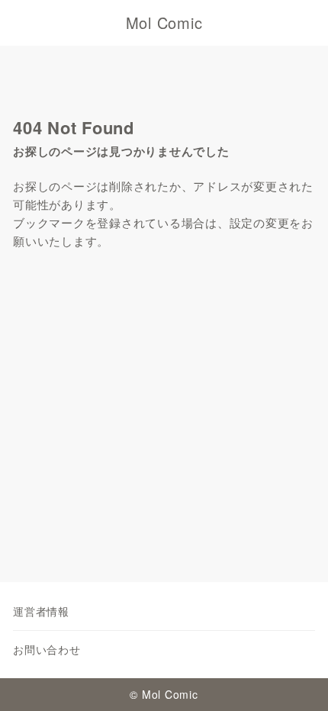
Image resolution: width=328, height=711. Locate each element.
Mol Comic (164, 23)
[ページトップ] (297, 680)
